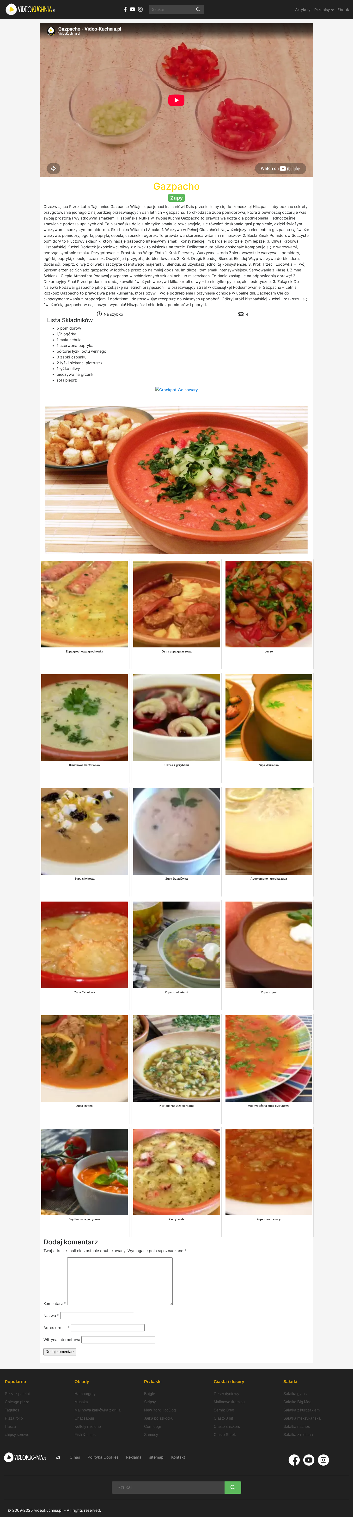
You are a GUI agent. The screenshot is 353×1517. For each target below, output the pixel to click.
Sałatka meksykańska (302, 1418)
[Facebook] (294, 1460)
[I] (323, 1460)
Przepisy (322, 9)
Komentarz (54, 1303)
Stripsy (150, 1402)
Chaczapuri (84, 1418)
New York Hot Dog (160, 1410)
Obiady (81, 1381)
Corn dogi (152, 1426)
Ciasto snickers (227, 1426)
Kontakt (178, 1457)
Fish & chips (85, 1435)
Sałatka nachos (296, 1426)
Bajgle (149, 1394)
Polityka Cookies (103, 1457)
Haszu (10, 1426)
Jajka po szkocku (158, 1418)
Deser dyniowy (226, 1394)
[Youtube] (309, 1460)
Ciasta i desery (229, 1381)
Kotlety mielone (87, 1426)
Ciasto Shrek (225, 1435)
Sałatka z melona (298, 1435)
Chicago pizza (17, 1402)
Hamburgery (85, 1394)
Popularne (15, 1381)
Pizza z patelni (17, 1394)
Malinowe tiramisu (229, 1402)
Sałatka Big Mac (297, 1402)
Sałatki (290, 1381)
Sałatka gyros (295, 1394)
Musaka (81, 1402)
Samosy (151, 1435)
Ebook (343, 9)
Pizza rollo (14, 1418)
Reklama (133, 1457)
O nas (75, 1457)
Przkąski (153, 1381)
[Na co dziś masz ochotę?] (198, 9)
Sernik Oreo (224, 1410)
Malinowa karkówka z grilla (97, 1410)
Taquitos (12, 1410)
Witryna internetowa (61, 1339)
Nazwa (51, 1315)
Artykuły (302, 9)
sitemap (156, 1457)
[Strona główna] (31, 9)
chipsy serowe (17, 1435)
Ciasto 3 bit (223, 1418)
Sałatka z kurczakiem (301, 1410)
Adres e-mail (56, 1327)
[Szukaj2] (233, 1487)
